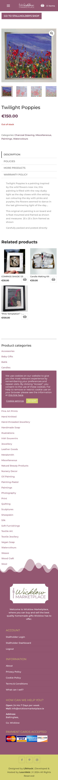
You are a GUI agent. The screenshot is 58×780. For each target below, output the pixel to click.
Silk (3, 520)
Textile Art (7, 531)
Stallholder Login (15, 637)
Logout (10, 649)
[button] (51, 33)
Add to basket (25, 279)
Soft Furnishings (10, 525)
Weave (5, 553)
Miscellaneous (43, 135)
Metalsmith (7, 454)
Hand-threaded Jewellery (15, 422)
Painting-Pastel (10, 482)
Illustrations (7, 433)
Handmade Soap (10, 427)
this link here (15, 395)
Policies (9, 161)
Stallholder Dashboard (18, 643)
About (9, 665)
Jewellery (6, 444)
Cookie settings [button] (15, 401)
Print (4, 498)
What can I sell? (15, 689)
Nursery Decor (9, 471)
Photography (8, 493)
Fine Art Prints (9, 411)
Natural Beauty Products (14, 465)
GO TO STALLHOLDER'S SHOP (21, 15)
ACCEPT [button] (32, 401)
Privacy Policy (13, 671)
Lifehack (28, 768)
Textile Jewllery (10, 536)
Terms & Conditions (17, 683)
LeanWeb (24, 772)
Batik (4, 362)
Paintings (6, 138)
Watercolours (20, 138)
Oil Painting (8, 476)
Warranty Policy (16, 174)
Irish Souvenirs (9, 438)
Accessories (7, 351)
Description (12, 154)
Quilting (6, 503)
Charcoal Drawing (24, 135)
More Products (14, 167)
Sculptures (7, 509)
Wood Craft (7, 558)
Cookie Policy (13, 677)
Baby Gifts (7, 356)
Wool (4, 564)
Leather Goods (9, 449)
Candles (5, 367)
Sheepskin (7, 515)
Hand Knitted (9, 416)
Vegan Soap (8, 542)
